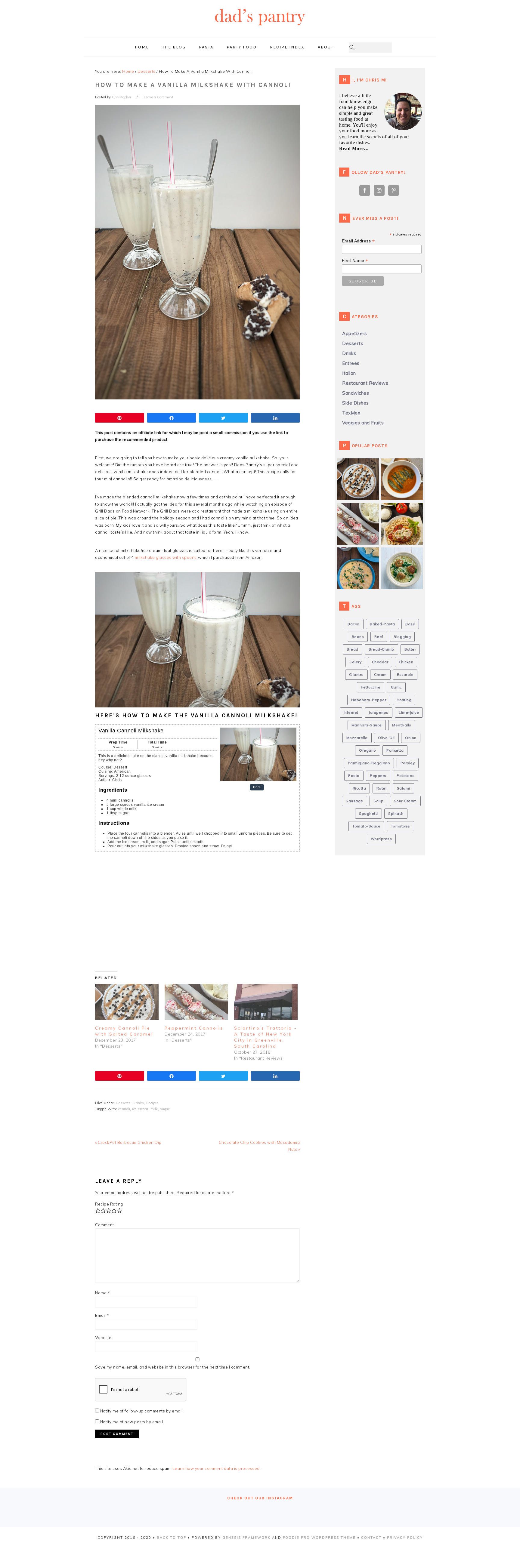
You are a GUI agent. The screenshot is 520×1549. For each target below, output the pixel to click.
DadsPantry (260, 28)
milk (154, 1109)
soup (378, 801)
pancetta (395, 750)
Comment (104, 1224)
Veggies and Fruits (363, 423)
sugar (165, 1109)
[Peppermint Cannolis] (196, 1002)
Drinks (138, 1103)
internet (351, 712)
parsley (408, 763)
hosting (404, 700)
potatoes (405, 775)
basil (410, 624)
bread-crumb (381, 649)
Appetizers (354, 333)
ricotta (359, 788)
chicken (406, 662)
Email (102, 1315)
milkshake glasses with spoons (166, 557)
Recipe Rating (109, 1204)
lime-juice (409, 712)
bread (352, 649)
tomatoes (400, 826)
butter (410, 649)
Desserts (123, 1103)
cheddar (380, 662)
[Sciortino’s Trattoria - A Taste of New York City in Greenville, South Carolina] (266, 1002)
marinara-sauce (366, 725)
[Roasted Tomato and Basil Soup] (404, 467)
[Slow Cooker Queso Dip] (360, 556)
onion (410, 737)
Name (102, 1292)
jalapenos (378, 712)
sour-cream (405, 801)
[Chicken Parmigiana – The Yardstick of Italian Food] (404, 512)
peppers (378, 775)
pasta (354, 775)
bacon (354, 624)
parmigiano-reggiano (369, 763)
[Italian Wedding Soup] (404, 556)
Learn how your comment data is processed (216, 1468)
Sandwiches (355, 393)
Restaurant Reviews (365, 383)
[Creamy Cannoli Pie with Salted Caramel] (127, 1002)
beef (378, 636)
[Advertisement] (191, 915)
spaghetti (368, 813)
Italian (349, 373)
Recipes (152, 1103)
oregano (367, 750)
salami (403, 788)
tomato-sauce (366, 826)
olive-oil (386, 737)
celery (355, 662)
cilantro (356, 674)
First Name (355, 260)
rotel (381, 788)
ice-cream (140, 1109)
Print (257, 787)
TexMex (351, 413)
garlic (396, 687)
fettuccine (370, 687)
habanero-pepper (368, 700)
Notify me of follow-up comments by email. (142, 1411)
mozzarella (357, 737)
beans (358, 636)
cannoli (124, 1109)
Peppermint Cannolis (194, 1028)
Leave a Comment (159, 97)
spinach (396, 813)
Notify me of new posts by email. (132, 1421)
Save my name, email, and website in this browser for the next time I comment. (172, 1367)
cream (380, 674)
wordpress (381, 838)
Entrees (351, 363)
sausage (354, 801)
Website (103, 1337)
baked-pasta (382, 624)
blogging (402, 636)
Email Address (358, 241)
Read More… (354, 148)
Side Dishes (355, 403)
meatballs (401, 725)
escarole (405, 674)
